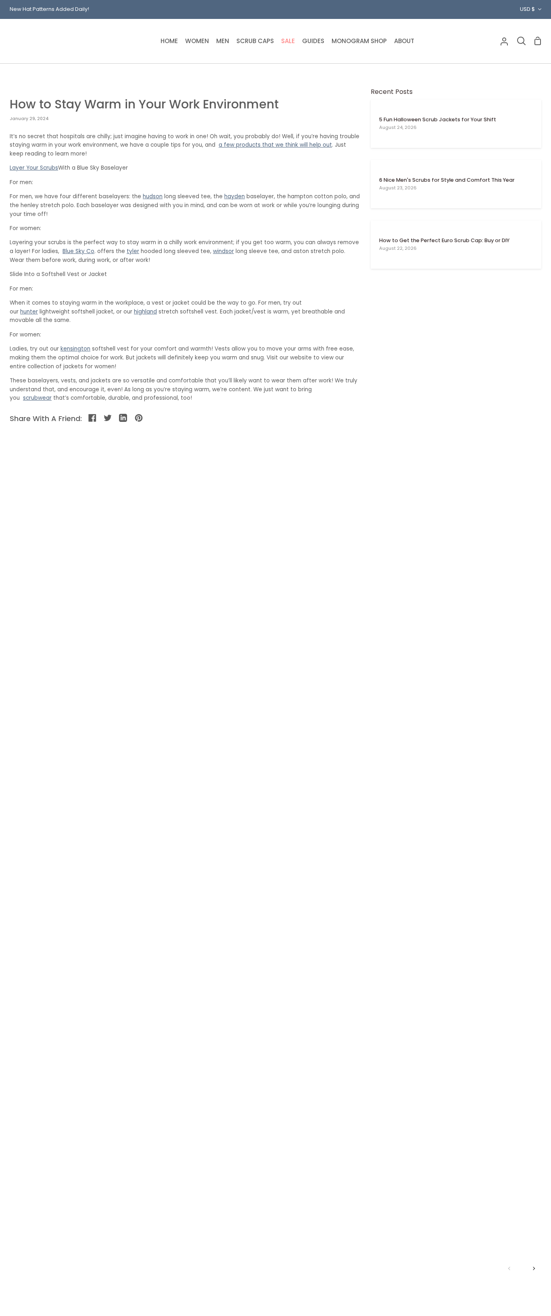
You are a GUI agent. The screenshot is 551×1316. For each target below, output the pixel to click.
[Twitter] (108, 418)
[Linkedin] (123, 418)
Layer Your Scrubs (34, 168)
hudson (153, 196)
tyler (133, 251)
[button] (197, 41)
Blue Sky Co (78, 251)
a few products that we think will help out (275, 145)
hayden (234, 196)
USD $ (527, 9)
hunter (29, 312)
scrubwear (37, 398)
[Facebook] (93, 418)
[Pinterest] (139, 418)
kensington (75, 349)
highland (145, 312)
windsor (223, 251)
